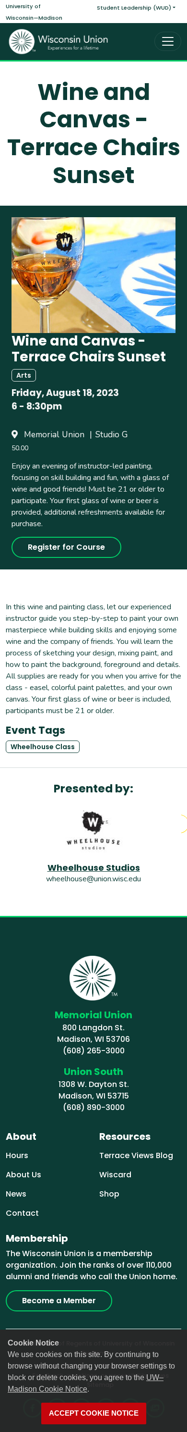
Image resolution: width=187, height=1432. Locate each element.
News (16, 1193)
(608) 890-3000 (94, 1107)
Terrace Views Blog (136, 1155)
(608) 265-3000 (94, 1050)
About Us (23, 1174)
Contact (22, 1213)
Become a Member (59, 1300)
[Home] (58, 41)
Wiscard (115, 1174)
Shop (109, 1193)
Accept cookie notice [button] (94, 1413)
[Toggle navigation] (167, 41)
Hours (17, 1155)
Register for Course (66, 547)
